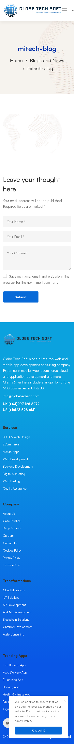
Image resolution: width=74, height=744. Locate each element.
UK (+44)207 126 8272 (21, 404)
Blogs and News (47, 60)
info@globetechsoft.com (21, 396)
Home (16, 60)
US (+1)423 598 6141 (19, 410)
